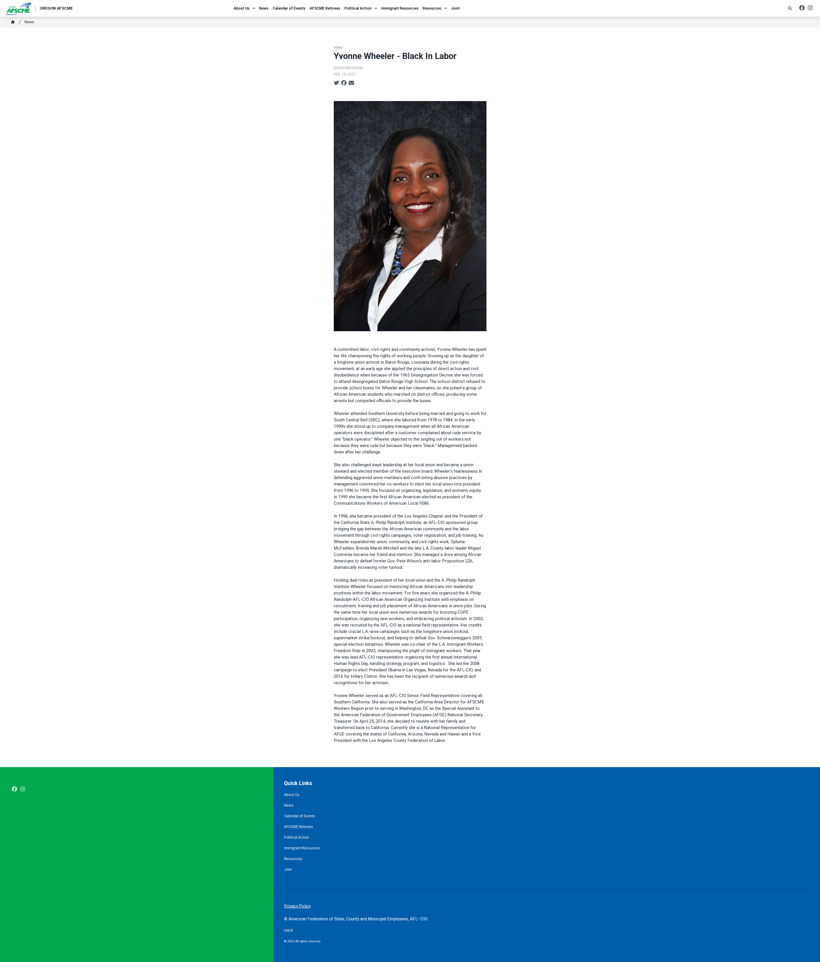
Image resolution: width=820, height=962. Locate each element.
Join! (455, 8)
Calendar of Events (289, 8)
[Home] (13, 22)
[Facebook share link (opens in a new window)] (344, 83)
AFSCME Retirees (325, 8)
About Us (241, 8)
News (263, 8)
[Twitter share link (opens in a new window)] (336, 83)
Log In (288, 930)
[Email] (351, 83)
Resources (432, 8)
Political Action (358, 8)
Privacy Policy (297, 906)
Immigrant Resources (399, 8)
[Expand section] (254, 8)
